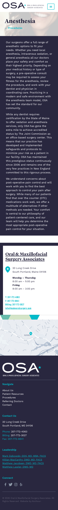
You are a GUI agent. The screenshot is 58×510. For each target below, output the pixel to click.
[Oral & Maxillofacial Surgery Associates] (23, 5)
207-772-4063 (19, 431)
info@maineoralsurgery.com (18, 308)
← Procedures (13, 27)
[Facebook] (5, 484)
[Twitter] (10, 484)
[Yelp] (21, 484)
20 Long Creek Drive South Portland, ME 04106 (17, 423)
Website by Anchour (30, 501)
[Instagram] (16, 484)
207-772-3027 (19, 435)
